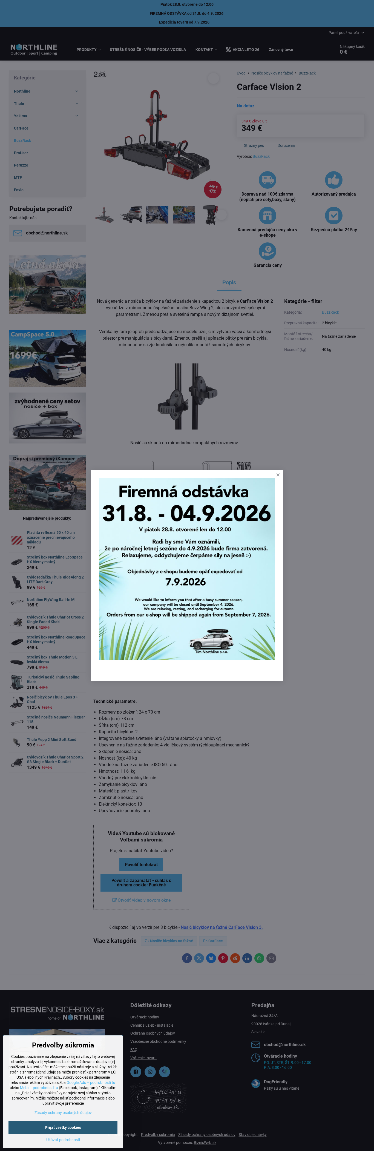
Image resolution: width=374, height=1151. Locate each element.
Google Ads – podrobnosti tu (91, 1082)
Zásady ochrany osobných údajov (63, 1112)
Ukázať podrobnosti (63, 1140)
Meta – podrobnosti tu (39, 1088)
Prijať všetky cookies (63, 1127)
